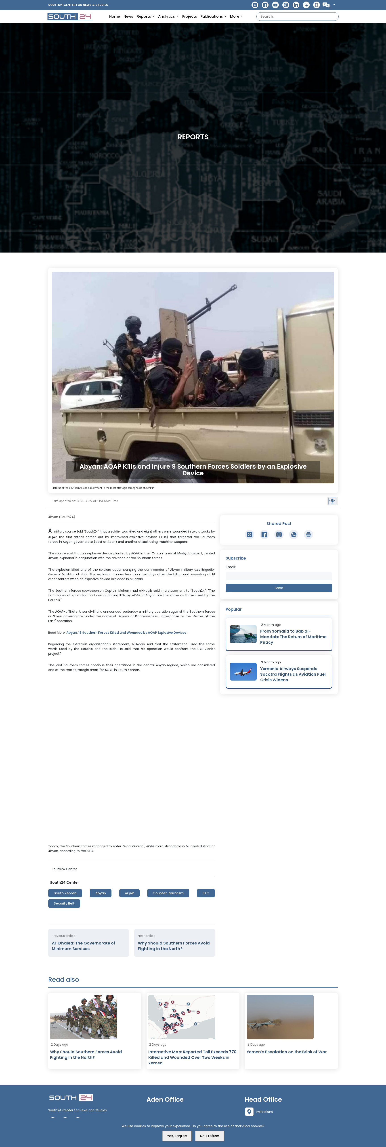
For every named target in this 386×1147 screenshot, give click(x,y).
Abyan (100, 893)
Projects (189, 16)
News (128, 16)
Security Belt (64, 903)
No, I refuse (209, 1136)
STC (206, 893)
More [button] (235, 16)
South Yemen (65, 893)
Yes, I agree (177, 1136)
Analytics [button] (167, 16)
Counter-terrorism (168, 893)
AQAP (129, 893)
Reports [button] (144, 16)
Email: (231, 567)
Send (279, 587)
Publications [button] (212, 16)
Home (114, 16)
